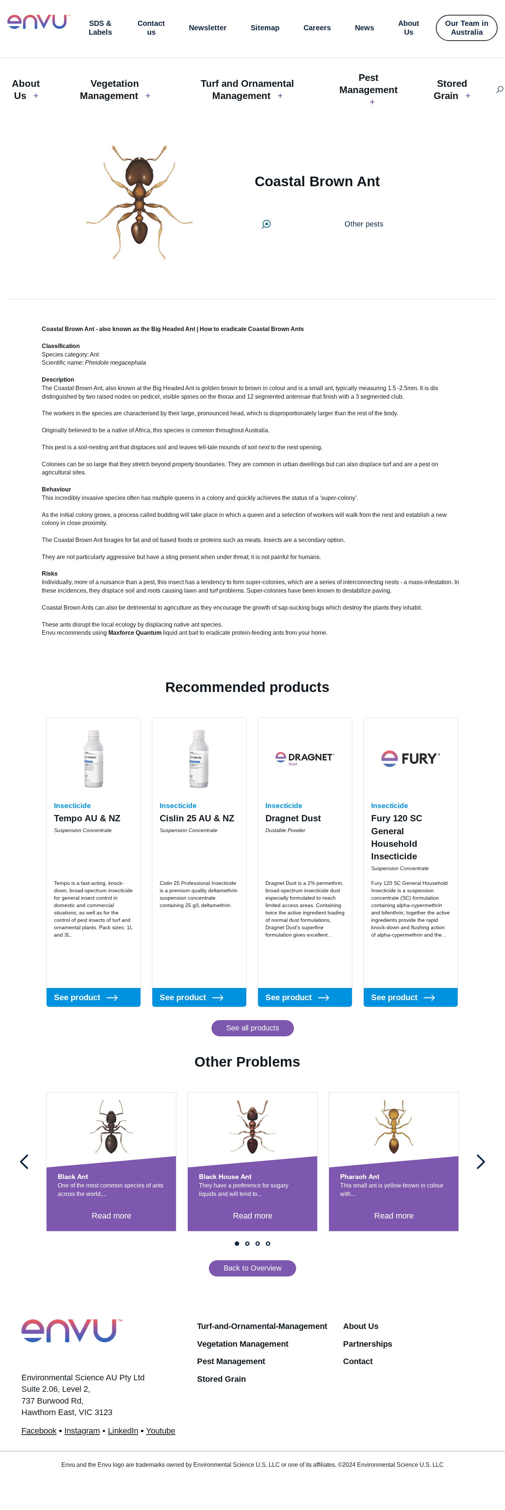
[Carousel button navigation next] (481, 1162)
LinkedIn (123, 1430)
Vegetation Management (109, 89)
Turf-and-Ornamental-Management (262, 1326)
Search (500, 90)
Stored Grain (450, 89)
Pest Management (368, 83)
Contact (358, 1361)
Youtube (160, 1430)
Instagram (82, 1430)
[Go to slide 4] (268, 1243)
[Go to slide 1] (237, 1243)
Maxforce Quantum (135, 633)
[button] (252, 1028)
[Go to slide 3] (257, 1243)
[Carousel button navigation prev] (24, 1162)
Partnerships (367, 1344)
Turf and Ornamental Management (247, 89)
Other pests (364, 224)
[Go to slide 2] (247, 1243)
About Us (26, 89)
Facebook (39, 1430)
